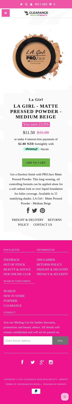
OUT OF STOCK (14, 264)
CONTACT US (42, 224)
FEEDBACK (11, 259)
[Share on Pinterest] (42, 211)
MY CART (45, 4)
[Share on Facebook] (28, 211)
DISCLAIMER (46, 259)
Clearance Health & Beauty (40, 379)
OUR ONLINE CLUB (17, 274)
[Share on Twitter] (34, 211)
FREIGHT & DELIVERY (28, 219)
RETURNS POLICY (49, 264)
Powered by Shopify (54, 384)
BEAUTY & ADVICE (17, 269)
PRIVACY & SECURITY (52, 274)
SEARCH (9, 291)
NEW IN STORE (14, 296)
